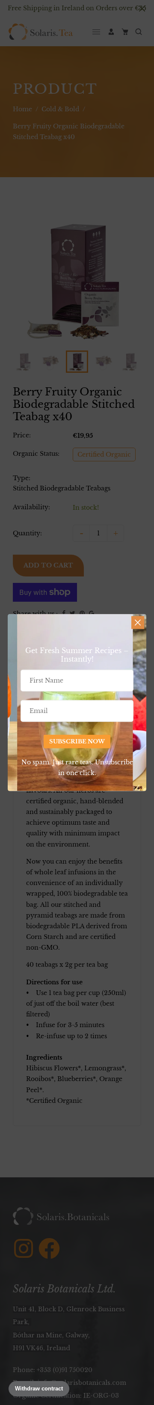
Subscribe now (77, 741)
